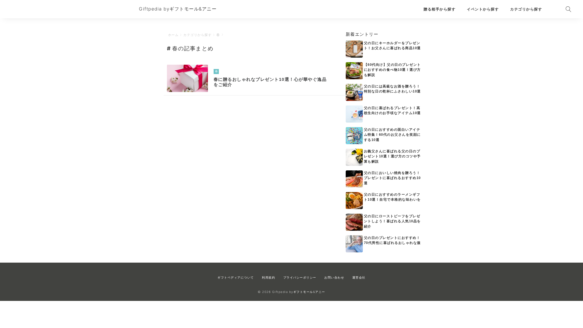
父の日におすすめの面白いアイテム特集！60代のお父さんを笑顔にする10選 (392, 135)
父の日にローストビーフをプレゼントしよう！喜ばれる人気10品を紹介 (392, 221)
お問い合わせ (334, 277)
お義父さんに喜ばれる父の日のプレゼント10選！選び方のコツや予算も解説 (392, 156)
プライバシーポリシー (299, 277)
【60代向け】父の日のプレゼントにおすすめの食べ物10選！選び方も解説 (392, 70)
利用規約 (268, 277)
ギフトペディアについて (235, 277)
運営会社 (359, 277)
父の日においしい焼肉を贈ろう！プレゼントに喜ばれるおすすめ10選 (392, 178)
